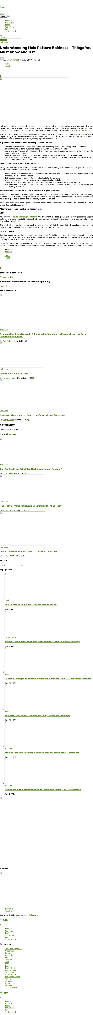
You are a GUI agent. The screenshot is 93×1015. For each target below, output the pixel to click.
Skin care (8, 748)
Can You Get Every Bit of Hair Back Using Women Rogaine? (31, 469)
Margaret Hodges (10, 378)
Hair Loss (8, 20)
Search (3, 40)
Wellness (8, 985)
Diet (6, 29)
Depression (9, 23)
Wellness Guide (11, 987)
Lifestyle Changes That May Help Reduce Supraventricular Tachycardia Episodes (48, 678)
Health (7, 25)
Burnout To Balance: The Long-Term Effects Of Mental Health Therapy (42, 641)
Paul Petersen (9, 341)
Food (7, 600)
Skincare (8, 981)
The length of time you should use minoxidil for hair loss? (30, 506)
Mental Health (10, 31)
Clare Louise (8, 473)
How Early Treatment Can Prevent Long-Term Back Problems (37, 715)
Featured (8, 959)
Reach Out (9, 909)
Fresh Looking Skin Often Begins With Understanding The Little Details (43, 789)
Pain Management (12, 977)
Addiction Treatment (13, 949)
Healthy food (10, 970)
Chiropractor (10, 951)
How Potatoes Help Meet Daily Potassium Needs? (31, 604)
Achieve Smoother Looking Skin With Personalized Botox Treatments (42, 753)
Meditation (9, 27)
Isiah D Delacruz (9, 510)
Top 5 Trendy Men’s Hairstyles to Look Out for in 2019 (28, 551)
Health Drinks (10, 968)
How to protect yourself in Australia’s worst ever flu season (32, 415)
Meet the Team (11, 911)
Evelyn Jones (12, 60)
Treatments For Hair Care (14, 373)
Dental (7, 953)
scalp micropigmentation (25, 217)
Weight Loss (10, 983)
